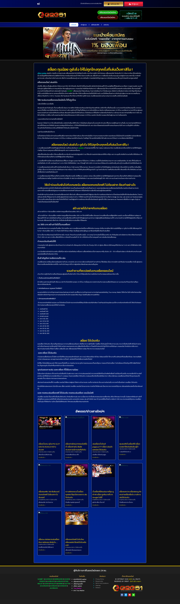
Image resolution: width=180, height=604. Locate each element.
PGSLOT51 (53, 583)
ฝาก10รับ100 (49, 579)
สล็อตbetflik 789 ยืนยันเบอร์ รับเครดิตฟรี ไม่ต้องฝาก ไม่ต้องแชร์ (49, 494)
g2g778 (66, 583)
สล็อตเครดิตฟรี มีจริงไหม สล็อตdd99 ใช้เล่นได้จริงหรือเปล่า (75, 542)
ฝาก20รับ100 (44, 586)
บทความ (106, 25)
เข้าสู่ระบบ (84, 25)
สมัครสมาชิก (95, 25)
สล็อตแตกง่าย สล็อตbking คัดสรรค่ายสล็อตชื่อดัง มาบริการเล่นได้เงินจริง (130, 494)
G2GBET (70, 91)
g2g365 (66, 579)
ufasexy (42, 581)
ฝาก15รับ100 (60, 581)
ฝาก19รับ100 (50, 581)
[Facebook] (122, 594)
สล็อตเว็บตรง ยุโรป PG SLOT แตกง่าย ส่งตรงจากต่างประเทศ (49, 447)
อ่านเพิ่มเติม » (42, 457)
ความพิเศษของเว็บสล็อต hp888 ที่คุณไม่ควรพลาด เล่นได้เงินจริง (76, 494)
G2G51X (81, 148)
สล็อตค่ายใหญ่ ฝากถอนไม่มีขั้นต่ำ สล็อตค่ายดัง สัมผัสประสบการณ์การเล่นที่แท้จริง (76, 447)
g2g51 (130, 579)
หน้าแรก (73, 25)
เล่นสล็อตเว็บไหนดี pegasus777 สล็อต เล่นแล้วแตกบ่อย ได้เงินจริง (102, 447)
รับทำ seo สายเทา (135, 581)
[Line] (133, 594)
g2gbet (40, 579)
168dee (60, 583)
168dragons (58, 579)
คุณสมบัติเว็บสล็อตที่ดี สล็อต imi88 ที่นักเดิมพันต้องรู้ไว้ (129, 445)
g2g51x (46, 583)
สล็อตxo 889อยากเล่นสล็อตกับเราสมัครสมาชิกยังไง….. (49, 541)
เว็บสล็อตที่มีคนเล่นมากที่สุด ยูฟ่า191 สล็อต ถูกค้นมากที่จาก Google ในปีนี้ (103, 494)
